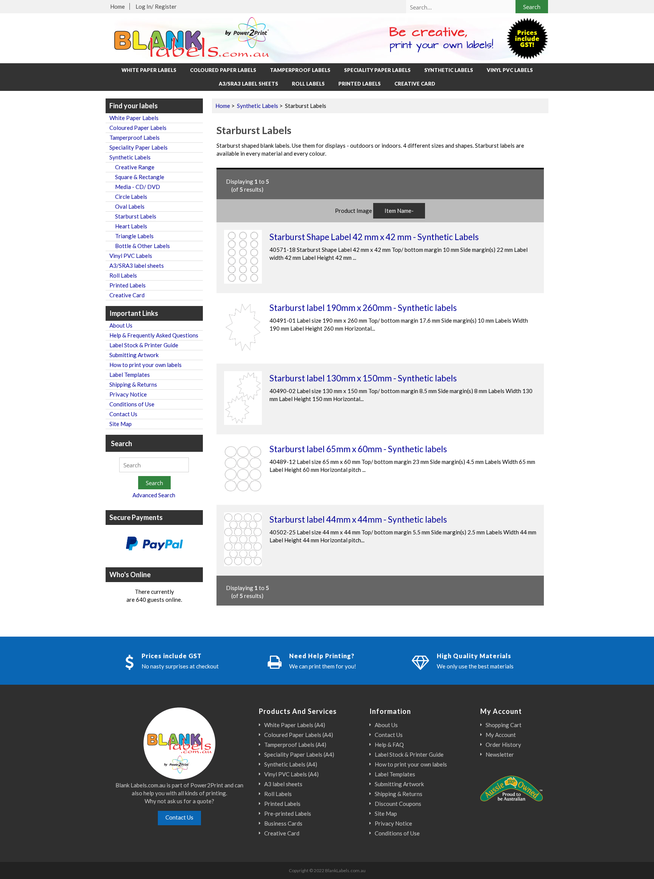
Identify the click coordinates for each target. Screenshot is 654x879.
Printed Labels (359, 84)
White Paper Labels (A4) (294, 724)
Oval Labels (127, 206)
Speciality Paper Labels (377, 70)
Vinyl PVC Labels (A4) (291, 774)
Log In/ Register (156, 6)
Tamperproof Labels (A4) (295, 744)
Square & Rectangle (136, 176)
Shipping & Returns (133, 384)
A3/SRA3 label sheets (248, 84)
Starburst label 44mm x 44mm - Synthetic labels (358, 519)
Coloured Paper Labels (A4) (298, 734)
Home (117, 6)
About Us (120, 325)
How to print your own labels (145, 364)
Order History (503, 744)
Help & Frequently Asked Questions (153, 335)
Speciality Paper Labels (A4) (299, 754)
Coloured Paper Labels (223, 70)
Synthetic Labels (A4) (290, 764)
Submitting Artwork (134, 354)
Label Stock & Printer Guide (143, 345)
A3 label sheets (283, 784)
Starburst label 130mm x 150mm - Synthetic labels (363, 378)
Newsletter (500, 754)
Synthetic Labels (257, 105)
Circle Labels (128, 196)
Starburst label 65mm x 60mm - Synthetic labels (358, 449)
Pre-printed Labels (287, 813)
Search (121, 443)
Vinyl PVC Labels (510, 70)
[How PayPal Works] (154, 544)
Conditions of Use (131, 404)
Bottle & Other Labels (139, 245)
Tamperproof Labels (300, 70)
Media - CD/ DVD (134, 186)
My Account (501, 734)
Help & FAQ (389, 744)
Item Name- (399, 210)
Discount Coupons (398, 803)
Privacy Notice (128, 394)
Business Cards (283, 823)
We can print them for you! (322, 666)
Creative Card (414, 84)
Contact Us (123, 414)
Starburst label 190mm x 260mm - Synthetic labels (363, 308)
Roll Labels (308, 84)
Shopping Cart (504, 724)
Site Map (120, 423)
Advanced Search (153, 495)
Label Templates (129, 374)
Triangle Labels (131, 236)
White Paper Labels (148, 70)
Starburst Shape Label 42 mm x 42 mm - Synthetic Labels (374, 237)
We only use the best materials (475, 666)
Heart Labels (128, 226)
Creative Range (131, 167)
